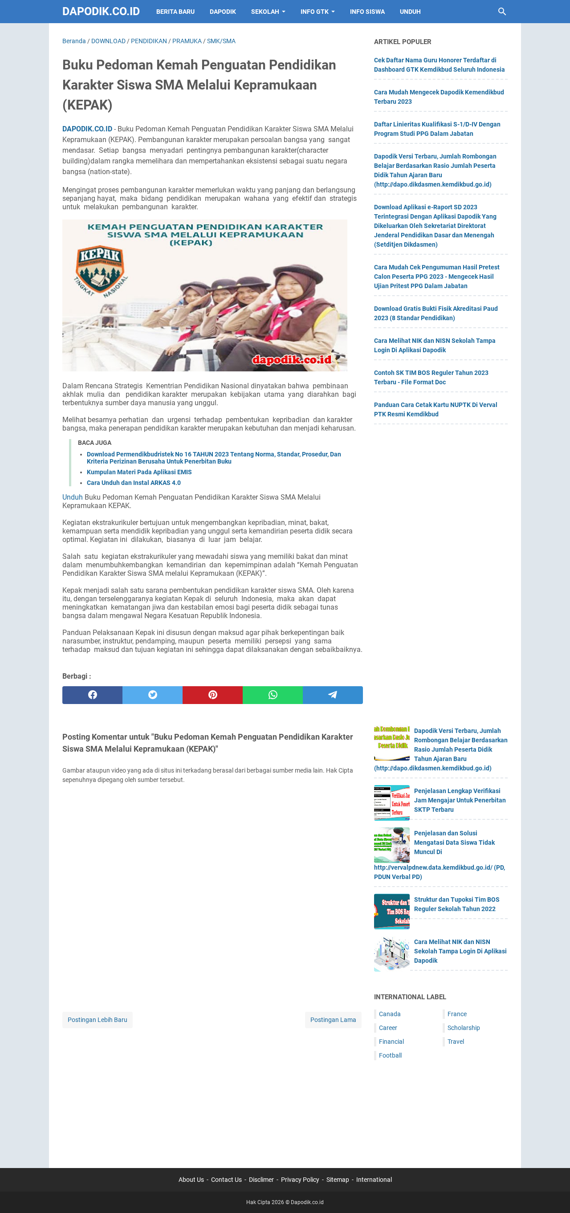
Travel (456, 1041)
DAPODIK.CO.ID (87, 129)
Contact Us (226, 1179)
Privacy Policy (300, 1179)
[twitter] (152, 695)
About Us (191, 1179)
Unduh (72, 497)
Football (390, 1055)
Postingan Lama (333, 1019)
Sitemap (337, 1179)
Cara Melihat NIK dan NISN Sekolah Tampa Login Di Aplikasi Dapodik (460, 951)
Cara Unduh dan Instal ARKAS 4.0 (134, 482)
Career (388, 1027)
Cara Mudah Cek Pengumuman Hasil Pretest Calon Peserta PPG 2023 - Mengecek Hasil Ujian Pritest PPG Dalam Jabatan (437, 276)
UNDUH (410, 11)
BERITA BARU (175, 11)
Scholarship (464, 1027)
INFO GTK (315, 11)
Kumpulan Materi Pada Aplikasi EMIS (139, 472)
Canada (390, 1014)
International (374, 1179)
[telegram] (333, 695)
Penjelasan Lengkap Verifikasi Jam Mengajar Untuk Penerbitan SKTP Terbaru (460, 800)
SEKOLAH (265, 11)
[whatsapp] (273, 695)
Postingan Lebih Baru (97, 1019)
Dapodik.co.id (101, 11)
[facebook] (92, 695)
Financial (391, 1041)
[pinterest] (213, 695)
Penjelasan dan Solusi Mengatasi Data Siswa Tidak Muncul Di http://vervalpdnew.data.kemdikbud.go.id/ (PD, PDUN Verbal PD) (439, 855)
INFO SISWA (367, 11)
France (457, 1014)
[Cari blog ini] (502, 11)
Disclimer (261, 1179)
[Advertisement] (212, 1092)
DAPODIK (223, 11)
